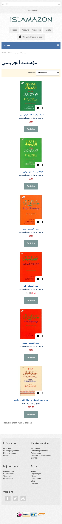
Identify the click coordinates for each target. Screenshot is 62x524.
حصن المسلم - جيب (31, 228)
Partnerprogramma (11, 451)
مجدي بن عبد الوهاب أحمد (31, 403)
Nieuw (33, 476)
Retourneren (36, 453)
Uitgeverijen (36, 474)
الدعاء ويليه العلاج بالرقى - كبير (31, 171)
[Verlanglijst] (38, 108)
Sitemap (34, 483)
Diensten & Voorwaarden (41, 455)
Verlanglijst (36, 30)
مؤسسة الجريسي (20, 53)
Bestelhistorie (8, 474)
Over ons (7, 448)
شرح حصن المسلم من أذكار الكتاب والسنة (31, 400)
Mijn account (8, 471)
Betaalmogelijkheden (39, 451)
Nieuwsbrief (8, 479)
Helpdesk (14, 30)
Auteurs (34, 471)
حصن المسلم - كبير (31, 285)
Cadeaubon (36, 479)
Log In (48, 30)
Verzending (35, 448)
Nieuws (6, 455)
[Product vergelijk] (43, 108)
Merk (10, 53)
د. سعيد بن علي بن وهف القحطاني (31, 118)
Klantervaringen (9, 453)
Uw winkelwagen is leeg (32, 37)
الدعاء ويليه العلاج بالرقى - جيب (31, 114)
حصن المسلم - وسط (30, 343)
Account (25, 30)
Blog (33, 481)
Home (4, 53)
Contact (34, 458)
